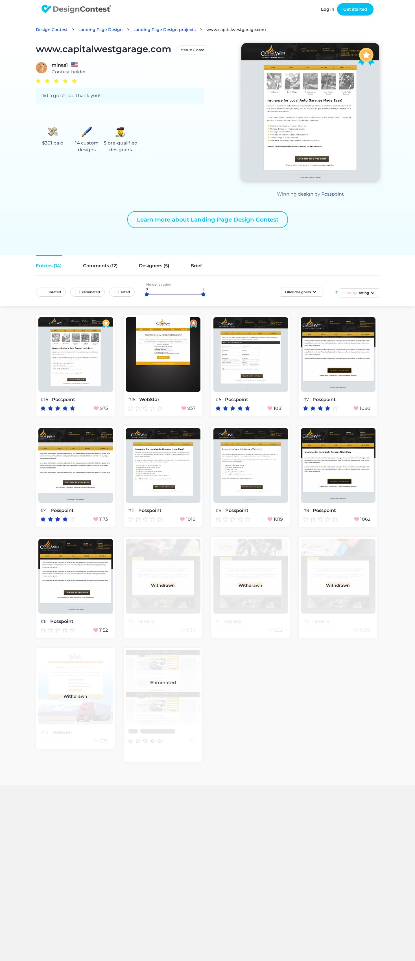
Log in (327, 9)
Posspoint (332, 194)
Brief (196, 265)
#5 (219, 399)
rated (125, 292)
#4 (44, 510)
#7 (306, 399)
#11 (132, 510)
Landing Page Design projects (165, 29)
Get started (355, 9)
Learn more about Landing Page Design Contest (207, 219)
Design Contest (52, 29)
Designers (154, 265)
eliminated (91, 292)
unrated (54, 292)
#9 (219, 510)
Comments (100, 265)
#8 (306, 510)
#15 (132, 399)
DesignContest (76, 9)
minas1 (60, 65)
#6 (44, 621)
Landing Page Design (100, 29)
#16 (45, 399)
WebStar (149, 399)
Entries (49, 265)
